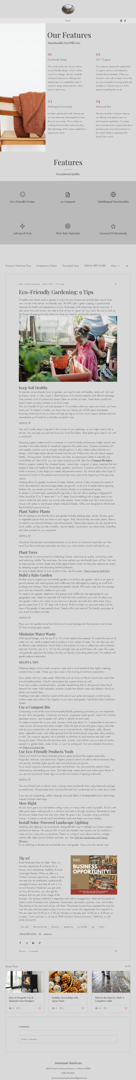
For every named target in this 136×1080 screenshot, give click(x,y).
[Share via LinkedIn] (33, 943)
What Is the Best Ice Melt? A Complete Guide (109, 999)
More (113, 265)
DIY (40, 934)
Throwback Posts (70, 265)
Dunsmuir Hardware (68, 1063)
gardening (68, 927)
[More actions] (115, 284)
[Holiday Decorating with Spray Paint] (68, 982)
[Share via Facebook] (20, 943)
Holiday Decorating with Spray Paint (65, 999)
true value (25, 927)
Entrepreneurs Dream (46, 265)
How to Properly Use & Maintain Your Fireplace (21, 999)
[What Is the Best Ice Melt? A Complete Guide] (111, 982)
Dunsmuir (56, 927)
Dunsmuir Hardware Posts (18, 265)
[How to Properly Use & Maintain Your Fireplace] (25, 982)
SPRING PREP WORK (95, 265)
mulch (101, 927)
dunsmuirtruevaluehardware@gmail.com (69, 1078)
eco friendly (82, 927)
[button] (127, 266)
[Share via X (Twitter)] (26, 943)
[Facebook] (125, 20)
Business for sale (40, 927)
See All (127, 966)
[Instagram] (121, 20)
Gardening (48, 934)
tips (93, 927)
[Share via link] (39, 943)
